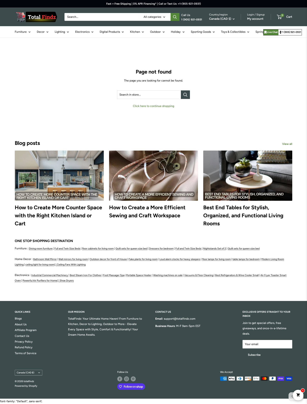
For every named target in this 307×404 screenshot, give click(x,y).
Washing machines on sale (167, 275)
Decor (41, 31)
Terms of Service (25, 353)
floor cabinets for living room (98, 248)
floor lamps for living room (216, 259)
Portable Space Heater (138, 275)
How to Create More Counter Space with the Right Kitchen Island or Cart (58, 215)
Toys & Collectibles (233, 31)
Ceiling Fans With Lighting (71, 264)
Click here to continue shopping (153, 106)
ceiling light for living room (39, 264)
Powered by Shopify (26, 385)
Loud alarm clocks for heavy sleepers (179, 259)
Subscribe (254, 354)
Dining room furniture (41, 248)
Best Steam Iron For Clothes (85, 275)
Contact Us (22, 336)
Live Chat (272, 32)
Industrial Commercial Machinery (49, 275)
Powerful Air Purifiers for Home (40, 280)
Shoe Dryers (67, 280)
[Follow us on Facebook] (119, 378)
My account (255, 18)
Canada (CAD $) (25, 372)
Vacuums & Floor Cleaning (198, 275)
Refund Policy (24, 347)
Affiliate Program (26, 330)
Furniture (21, 31)
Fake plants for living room (143, 259)
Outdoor (155, 31)
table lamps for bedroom (246, 259)
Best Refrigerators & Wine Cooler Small (237, 275)
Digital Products (110, 31)
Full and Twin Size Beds (67, 248)
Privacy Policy (24, 341)
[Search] (175, 17)
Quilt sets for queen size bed (131, 248)
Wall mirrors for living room (73, 259)
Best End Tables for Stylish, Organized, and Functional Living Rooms (243, 215)
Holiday (176, 31)
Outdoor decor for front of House (108, 259)
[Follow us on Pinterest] (133, 378)
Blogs (18, 318)
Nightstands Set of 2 (214, 248)
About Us (20, 324)
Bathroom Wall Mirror (45, 259)
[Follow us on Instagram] (126, 378)
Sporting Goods (201, 31)
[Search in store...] (185, 94)
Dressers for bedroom (161, 248)
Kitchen (135, 31)
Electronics (82, 31)
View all (287, 144)
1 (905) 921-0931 (291, 32)
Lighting (60, 31)
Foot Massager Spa (113, 275)
